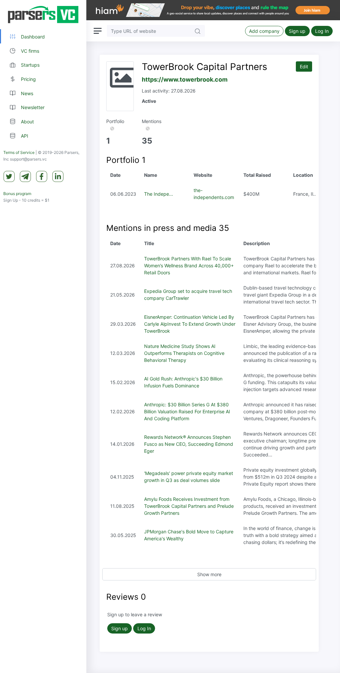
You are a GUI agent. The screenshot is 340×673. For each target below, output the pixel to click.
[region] (43, 336)
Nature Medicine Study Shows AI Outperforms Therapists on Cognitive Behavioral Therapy (184, 353)
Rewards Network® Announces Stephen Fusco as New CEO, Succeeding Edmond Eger (188, 444)
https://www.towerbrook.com (184, 79)
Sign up (297, 31)
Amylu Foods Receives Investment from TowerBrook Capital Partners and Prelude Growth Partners (189, 506)
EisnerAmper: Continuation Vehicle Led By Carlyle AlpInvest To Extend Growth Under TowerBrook (189, 324)
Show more (209, 574)
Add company (264, 31)
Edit (304, 66)
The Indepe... (158, 194)
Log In (322, 31)
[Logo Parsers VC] (43, 14)
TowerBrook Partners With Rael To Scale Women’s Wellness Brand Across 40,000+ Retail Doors (189, 265)
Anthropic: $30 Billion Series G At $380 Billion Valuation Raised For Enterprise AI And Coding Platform (187, 411)
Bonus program (17, 193)
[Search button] (197, 30)
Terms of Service (19, 152)
